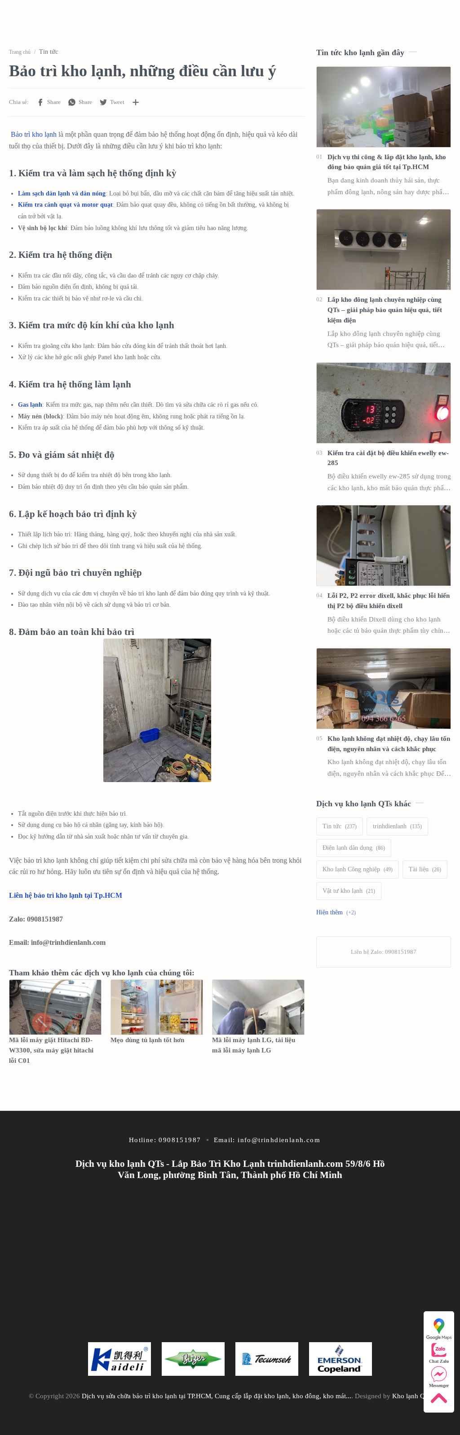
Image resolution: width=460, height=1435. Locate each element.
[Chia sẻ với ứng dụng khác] (135, 102)
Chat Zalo (439, 1361)
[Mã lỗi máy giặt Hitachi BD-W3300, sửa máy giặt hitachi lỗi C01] (55, 1007)
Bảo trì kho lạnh (34, 134)
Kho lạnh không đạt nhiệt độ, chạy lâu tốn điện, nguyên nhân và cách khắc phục (388, 743)
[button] (48, 102)
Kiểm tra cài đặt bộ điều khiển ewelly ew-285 (388, 458)
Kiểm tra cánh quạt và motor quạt (65, 204)
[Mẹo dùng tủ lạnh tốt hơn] (157, 1007)
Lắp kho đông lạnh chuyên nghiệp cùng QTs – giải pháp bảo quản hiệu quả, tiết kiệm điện (384, 310)
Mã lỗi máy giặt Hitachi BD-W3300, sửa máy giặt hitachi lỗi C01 (51, 1050)
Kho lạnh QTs (411, 1396)
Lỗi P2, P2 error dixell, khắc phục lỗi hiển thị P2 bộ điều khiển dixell (388, 600)
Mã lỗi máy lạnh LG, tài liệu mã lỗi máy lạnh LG (253, 1045)
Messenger (439, 1385)
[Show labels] (337, 912)
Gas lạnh (30, 404)
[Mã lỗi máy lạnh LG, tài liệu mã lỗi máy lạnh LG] (258, 1007)
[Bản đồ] (439, 1328)
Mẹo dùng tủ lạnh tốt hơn (147, 1040)
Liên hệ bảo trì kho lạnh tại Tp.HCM (65, 895)
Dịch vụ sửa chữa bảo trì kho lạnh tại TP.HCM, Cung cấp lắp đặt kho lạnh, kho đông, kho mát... (216, 1396)
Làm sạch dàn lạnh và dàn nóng (62, 193)
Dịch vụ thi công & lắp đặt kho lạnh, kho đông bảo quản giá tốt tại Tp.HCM (386, 162)
